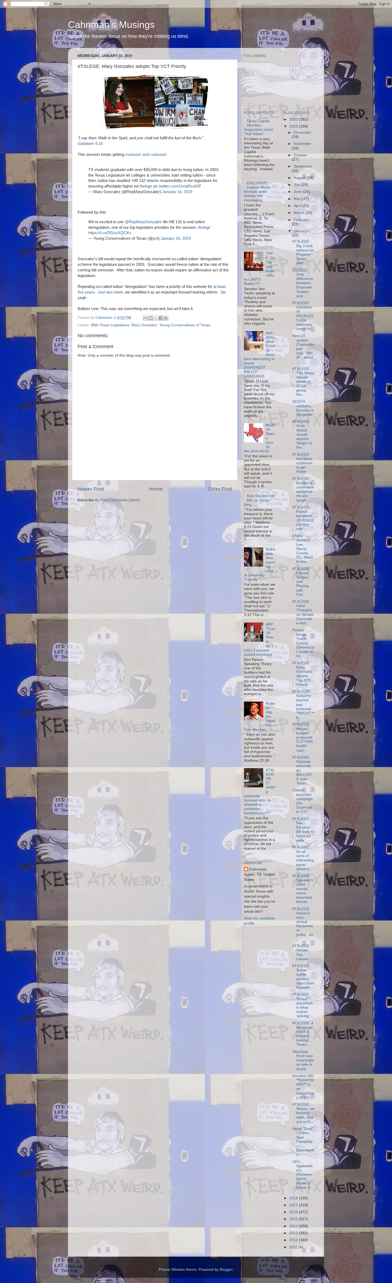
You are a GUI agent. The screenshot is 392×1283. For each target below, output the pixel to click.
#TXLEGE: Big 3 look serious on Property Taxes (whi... (303, 252)
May (298, 199)
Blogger (226, 1270)
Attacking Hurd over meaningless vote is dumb (303, 1060)
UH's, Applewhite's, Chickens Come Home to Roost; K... (303, 1175)
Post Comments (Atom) (120, 500)
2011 (293, 1247)
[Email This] (145, 318)
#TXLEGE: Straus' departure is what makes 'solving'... (302, 1005)
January (300, 231)
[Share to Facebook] (160, 318)
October (300, 155)
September (303, 166)
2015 (294, 1219)
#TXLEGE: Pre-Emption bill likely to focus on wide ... (303, 829)
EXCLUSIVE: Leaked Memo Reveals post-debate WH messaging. (257, 191)
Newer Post (90, 489)
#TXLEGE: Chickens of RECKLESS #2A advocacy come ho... (303, 316)
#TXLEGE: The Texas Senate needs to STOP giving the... (303, 382)
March (299, 213)
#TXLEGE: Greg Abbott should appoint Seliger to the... (302, 434)
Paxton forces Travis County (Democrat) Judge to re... (303, 643)
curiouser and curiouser (145, 154)
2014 (294, 1226)
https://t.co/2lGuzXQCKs (109, 233)
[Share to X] (155, 318)
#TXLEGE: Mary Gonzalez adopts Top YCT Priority (302, 674)
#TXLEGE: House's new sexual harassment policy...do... (303, 924)
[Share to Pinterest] (166, 318)
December (302, 133)
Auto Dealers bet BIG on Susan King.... (259, 500)
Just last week (110, 292)
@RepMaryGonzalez (143, 222)
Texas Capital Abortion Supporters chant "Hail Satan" (258, 127)
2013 (294, 1233)
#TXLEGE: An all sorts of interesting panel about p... (303, 858)
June (298, 192)
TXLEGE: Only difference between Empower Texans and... (302, 283)
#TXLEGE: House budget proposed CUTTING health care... (302, 737)
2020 (294, 119)
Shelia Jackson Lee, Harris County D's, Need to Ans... (302, 549)
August (300, 178)
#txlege (145, 186)
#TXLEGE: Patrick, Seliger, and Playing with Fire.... (301, 582)
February (301, 220)
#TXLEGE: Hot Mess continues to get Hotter (302, 463)
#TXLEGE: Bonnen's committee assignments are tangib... (303, 489)
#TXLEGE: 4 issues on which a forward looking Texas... (302, 1034)
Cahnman (258, 869)
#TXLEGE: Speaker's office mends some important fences (302, 889)
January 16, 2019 (177, 192)
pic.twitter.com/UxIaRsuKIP (177, 186)
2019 (294, 126)
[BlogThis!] (150, 318)
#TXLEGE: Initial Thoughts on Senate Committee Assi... (303, 612)
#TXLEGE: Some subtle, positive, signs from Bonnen (303, 976)
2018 (294, 1198)
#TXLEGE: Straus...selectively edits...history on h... (303, 1113)
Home (156, 489)
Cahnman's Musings (111, 24)
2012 (294, 1240)
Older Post (220, 489)
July (297, 185)
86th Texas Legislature (110, 325)
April (298, 206)
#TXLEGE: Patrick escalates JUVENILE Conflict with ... (303, 518)
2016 (294, 1212)
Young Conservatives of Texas (184, 325)
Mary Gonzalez (144, 325)
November (302, 144)
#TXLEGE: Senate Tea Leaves (301, 952)
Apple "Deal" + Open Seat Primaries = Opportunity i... (303, 1141)
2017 (294, 1205)
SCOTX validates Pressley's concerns (302, 408)
